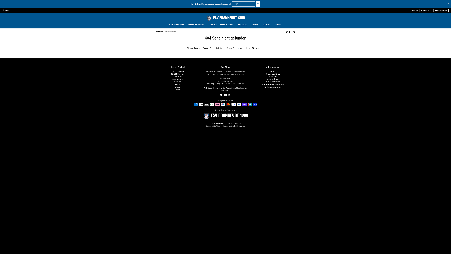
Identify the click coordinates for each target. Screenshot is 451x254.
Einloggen (415, 10)
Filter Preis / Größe (178, 71)
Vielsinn (219, 126)
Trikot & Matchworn (177, 74)
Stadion (177, 84)
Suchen (272, 71)
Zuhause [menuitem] (266, 25)
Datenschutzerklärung (273, 74)
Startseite (159, 32)
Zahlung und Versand (273, 82)
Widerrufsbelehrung (272, 79)
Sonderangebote (177, 79)
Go (258, 4)
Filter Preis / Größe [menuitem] (177, 25)
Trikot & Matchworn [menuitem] (196, 25)
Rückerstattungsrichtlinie (273, 87)
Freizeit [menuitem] (278, 25)
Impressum (273, 76)
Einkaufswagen (442, 10)
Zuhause (177, 87)
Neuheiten (178, 76)
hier (237, 48)
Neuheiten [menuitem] (213, 25)
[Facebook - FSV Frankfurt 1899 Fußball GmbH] (290, 32)
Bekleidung (177, 82)
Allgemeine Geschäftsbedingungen (272, 84)
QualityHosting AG (238, 126)
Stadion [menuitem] (255, 25)
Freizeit (177, 90)
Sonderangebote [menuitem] (226, 25)
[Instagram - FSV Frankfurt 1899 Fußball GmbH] (294, 32)
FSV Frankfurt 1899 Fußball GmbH (228, 123)
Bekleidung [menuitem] (242, 25)
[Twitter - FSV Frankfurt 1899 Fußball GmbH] (287, 32)
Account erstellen (426, 10)
